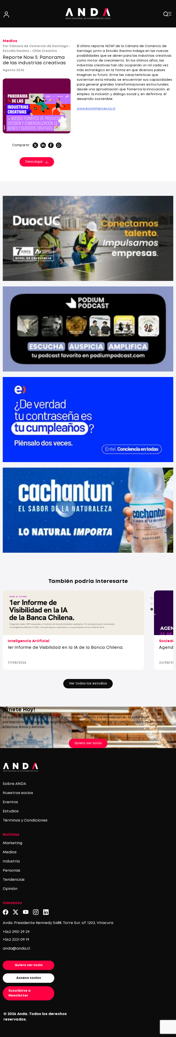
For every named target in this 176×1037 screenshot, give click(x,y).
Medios (10, 41)
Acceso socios (28, 978)
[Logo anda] (88, 13)
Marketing (12, 843)
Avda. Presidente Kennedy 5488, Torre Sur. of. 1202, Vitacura (58, 923)
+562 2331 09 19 (16, 939)
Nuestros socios (18, 793)
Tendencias (14, 879)
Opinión (10, 889)
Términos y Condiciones (25, 820)
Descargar (34, 161)
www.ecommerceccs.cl (96, 108)
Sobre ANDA (14, 784)
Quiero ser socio (88, 743)
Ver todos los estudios (88, 683)
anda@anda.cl (16, 948)
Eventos (10, 802)
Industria (11, 861)
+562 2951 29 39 (16, 932)
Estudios (11, 811)
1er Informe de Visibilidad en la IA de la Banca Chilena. (66, 647)
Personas (11, 870)
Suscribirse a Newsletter (19, 993)
